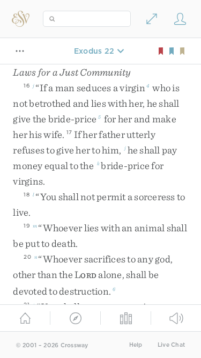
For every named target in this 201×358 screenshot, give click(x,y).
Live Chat (171, 344)
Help (136, 344)
